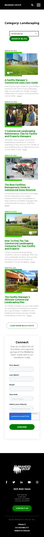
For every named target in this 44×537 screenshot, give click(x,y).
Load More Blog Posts (22, 325)
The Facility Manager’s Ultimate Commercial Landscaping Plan (17, 300)
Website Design (22, 531)
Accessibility (22, 528)
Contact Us (22, 508)
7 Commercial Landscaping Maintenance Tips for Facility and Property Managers (21, 134)
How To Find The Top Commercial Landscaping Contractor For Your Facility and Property (20, 244)
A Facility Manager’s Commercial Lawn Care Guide (21, 81)
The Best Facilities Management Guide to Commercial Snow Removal (20, 187)
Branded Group (13, 5)
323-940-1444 (22, 489)
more (19, 96)
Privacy (22, 524)
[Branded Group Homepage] (22, 469)
